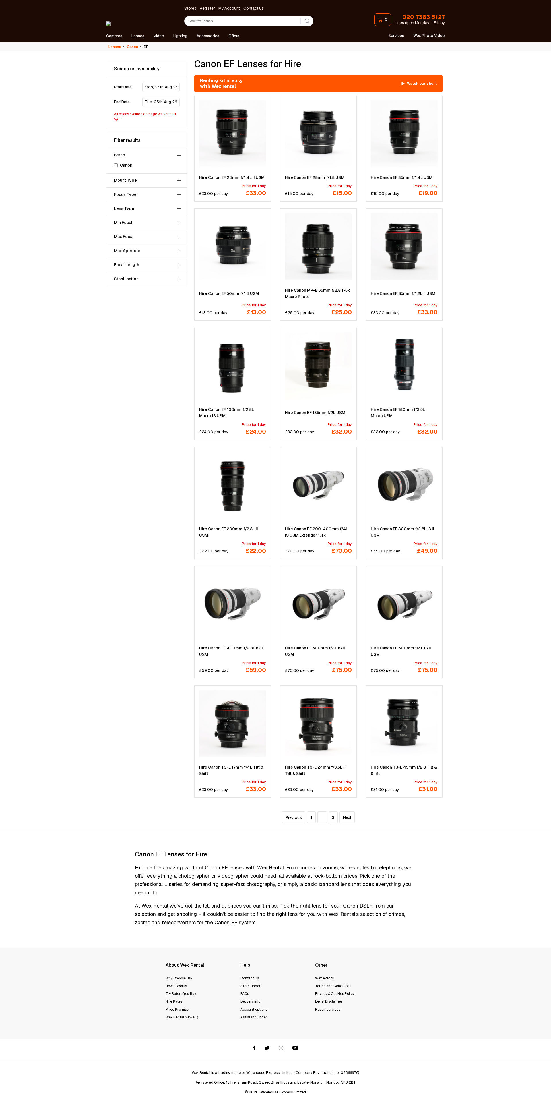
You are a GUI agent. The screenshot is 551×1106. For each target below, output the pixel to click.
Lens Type (124, 208)
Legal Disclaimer (328, 1001)
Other (321, 965)
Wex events (324, 978)
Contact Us (249, 978)
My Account (229, 8)
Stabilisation (126, 279)
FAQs (244, 993)
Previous (294, 817)
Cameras (114, 35)
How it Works (176, 986)
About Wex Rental (185, 965)
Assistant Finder (253, 1017)
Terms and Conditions (333, 986)
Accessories (208, 35)
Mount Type (125, 180)
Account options (253, 1009)
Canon (126, 165)
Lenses (137, 35)
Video (159, 35)
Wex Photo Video (429, 35)
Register (207, 8)
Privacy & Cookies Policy (334, 993)
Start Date (123, 87)
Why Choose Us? (179, 978)
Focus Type (125, 194)
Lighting (180, 35)
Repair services (327, 1009)
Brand (119, 155)
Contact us (253, 8)
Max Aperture (127, 251)
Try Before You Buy (181, 993)
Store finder (250, 986)
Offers (233, 35)
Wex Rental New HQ (182, 1017)
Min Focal (123, 223)
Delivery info (250, 1001)
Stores (190, 8)
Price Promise (177, 1009)
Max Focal (123, 237)
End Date (122, 102)
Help (245, 965)
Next (347, 817)
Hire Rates (174, 1001)
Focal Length (126, 265)
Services (396, 35)
